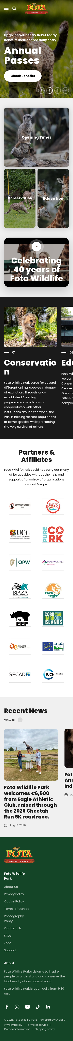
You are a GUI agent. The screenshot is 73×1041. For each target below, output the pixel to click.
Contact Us (12, 928)
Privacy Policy (14, 894)
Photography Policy (14, 918)
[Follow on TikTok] (38, 1007)
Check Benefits (23, 76)
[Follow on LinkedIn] (48, 1007)
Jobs (7, 943)
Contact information (17, 1029)
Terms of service (37, 1025)
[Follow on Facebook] (7, 1007)
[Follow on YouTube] (27, 1007)
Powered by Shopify (52, 1020)
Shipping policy (45, 1029)
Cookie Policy (14, 901)
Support (10, 950)
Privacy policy (13, 1025)
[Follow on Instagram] (17, 1007)
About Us (11, 887)
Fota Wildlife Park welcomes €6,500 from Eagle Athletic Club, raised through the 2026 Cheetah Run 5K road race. (30, 802)
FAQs (8, 935)
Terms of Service (16, 909)
